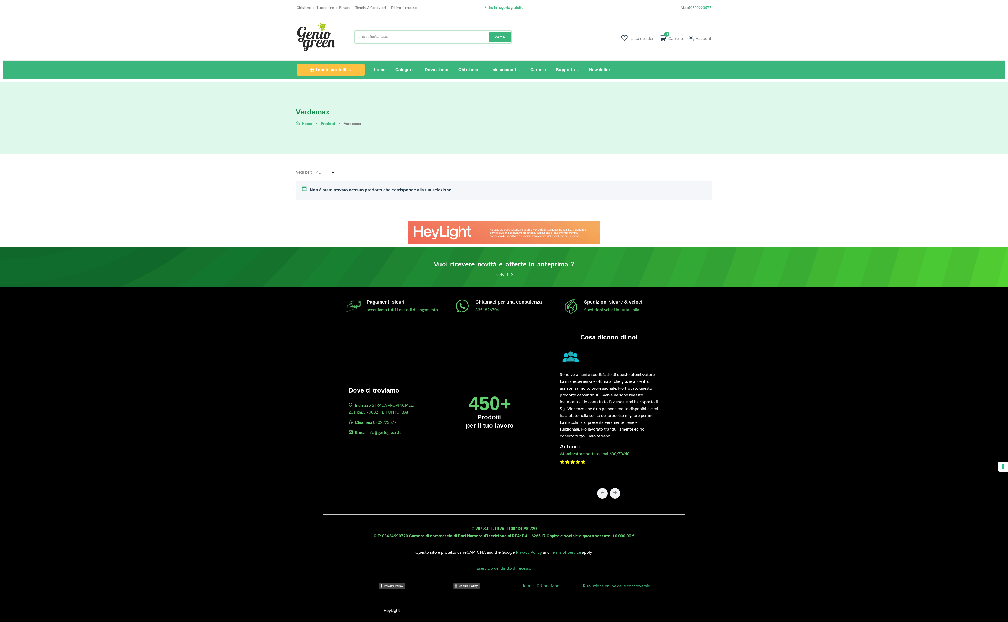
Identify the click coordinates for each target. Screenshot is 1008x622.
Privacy (344, 8)
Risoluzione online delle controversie (616, 586)
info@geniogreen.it (384, 433)
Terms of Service (566, 552)
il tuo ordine (325, 8)
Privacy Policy (529, 552)
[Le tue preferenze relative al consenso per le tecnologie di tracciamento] (1003, 467)
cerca (500, 37)
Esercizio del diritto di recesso (504, 568)
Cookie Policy (468, 586)
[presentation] (602, 493)
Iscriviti (502, 275)
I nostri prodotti (331, 69)
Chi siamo (304, 8)
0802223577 (700, 8)
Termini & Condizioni (370, 8)
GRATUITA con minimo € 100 (504, 8)
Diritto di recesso (404, 8)
